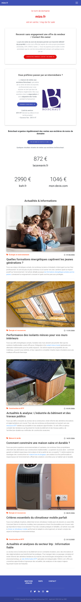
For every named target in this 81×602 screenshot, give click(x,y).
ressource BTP (11, 426)
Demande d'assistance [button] (26, 104)
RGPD (40, 581)
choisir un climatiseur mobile (17, 529)
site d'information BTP (29, 559)
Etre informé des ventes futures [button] (39, 142)
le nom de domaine (40, 11)
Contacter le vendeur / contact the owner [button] (39, 56)
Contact (52, 581)
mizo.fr (40, 16)
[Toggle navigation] (76, 3)
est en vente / (40, 22)
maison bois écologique (37, 454)
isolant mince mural (53, 345)
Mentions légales (29, 582)
